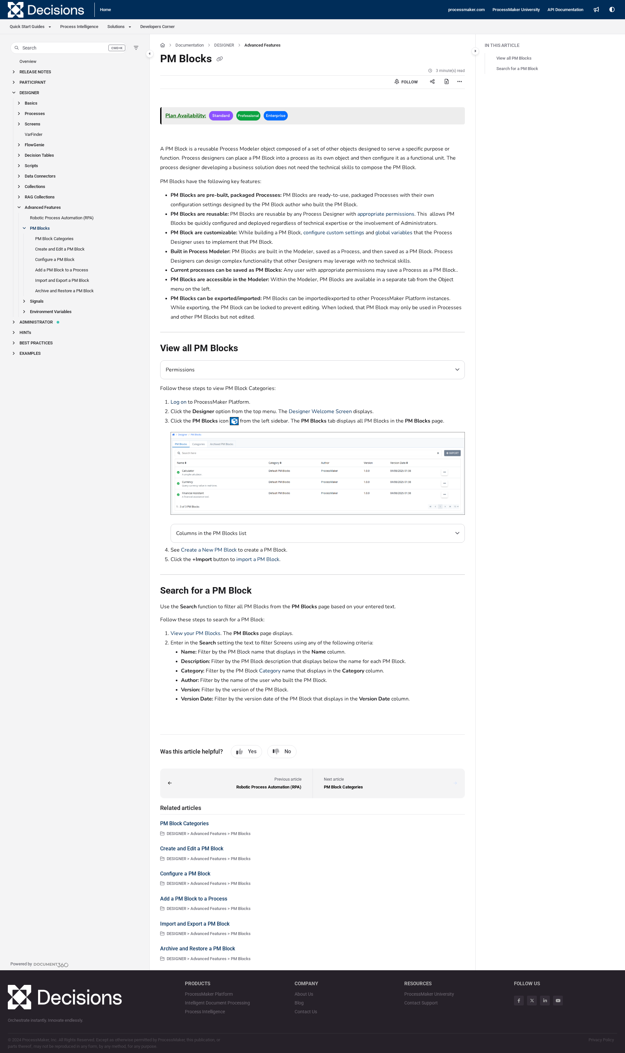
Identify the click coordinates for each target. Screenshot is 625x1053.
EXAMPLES (30, 353)
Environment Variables (51, 311)
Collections (35, 186)
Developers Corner (157, 26)
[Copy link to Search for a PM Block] (262, 591)
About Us (304, 994)
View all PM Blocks (514, 58)
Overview (28, 61)
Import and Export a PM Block (62, 280)
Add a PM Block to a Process (61, 269)
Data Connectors (40, 176)
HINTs (25, 332)
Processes (35, 113)
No (288, 751)
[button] (68, 48)
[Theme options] (612, 10)
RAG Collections (40, 197)
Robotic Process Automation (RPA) (62, 217)
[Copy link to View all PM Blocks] (248, 349)
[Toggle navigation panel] (150, 54)
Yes (252, 751)
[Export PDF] (446, 82)
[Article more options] (459, 82)
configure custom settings (333, 232)
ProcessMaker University (429, 994)
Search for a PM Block (517, 68)
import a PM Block (257, 559)
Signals (37, 301)
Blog (299, 1002)
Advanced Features (43, 207)
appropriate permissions (385, 214)
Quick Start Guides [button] (27, 26)
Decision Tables (39, 155)
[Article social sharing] (432, 82)
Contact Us (306, 1011)
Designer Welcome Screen (320, 411)
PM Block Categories (54, 238)
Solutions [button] (116, 26)
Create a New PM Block (209, 550)
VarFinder (33, 134)
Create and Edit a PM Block (60, 249)
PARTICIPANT (33, 82)
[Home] (46, 10)
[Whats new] (596, 10)
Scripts (31, 165)
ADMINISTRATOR (36, 322)
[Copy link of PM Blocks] (220, 59)
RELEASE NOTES (35, 71)
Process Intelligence (79, 26)
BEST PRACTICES (36, 342)
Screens (32, 124)
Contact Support (421, 1002)
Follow (409, 81)
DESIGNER (29, 92)
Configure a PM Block (55, 259)
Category (270, 670)
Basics (31, 103)
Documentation (189, 45)
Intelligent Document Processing (217, 1002)
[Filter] (136, 48)
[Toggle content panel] (475, 51)
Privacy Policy (601, 1039)
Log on (179, 402)
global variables (393, 232)
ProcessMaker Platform (209, 994)
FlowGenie (34, 144)
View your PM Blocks (195, 633)
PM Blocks (40, 228)
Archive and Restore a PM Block (64, 290)
